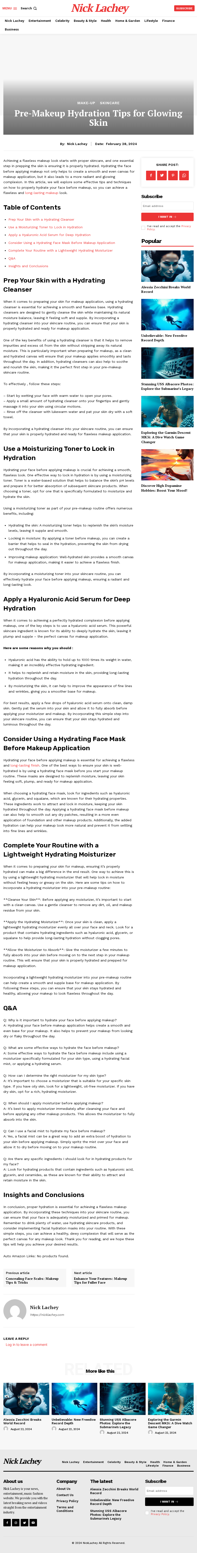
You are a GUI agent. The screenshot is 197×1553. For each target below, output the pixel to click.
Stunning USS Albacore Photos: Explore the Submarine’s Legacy (167, 386)
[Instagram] (15, 1522)
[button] (29, 8)
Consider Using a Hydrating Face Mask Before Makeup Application (61, 243)
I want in (165, 216)
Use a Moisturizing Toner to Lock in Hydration (45, 227)
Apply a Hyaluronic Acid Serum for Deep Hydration (49, 235)
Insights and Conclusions (28, 266)
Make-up (86, 103)
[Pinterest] (173, 175)
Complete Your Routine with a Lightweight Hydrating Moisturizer (60, 250)
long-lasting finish (25, 765)
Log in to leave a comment (26, 1344)
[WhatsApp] (184, 175)
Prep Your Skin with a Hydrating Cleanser (41, 219)
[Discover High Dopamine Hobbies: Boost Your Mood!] (167, 465)
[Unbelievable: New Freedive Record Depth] (167, 314)
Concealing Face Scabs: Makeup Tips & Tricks (32, 1280)
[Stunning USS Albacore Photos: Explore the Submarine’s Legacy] (167, 363)
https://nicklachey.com (47, 1315)
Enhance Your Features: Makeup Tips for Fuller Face (100, 1280)
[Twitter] (162, 175)
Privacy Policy (160, 1514)
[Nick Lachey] (14, 1310)
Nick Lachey (77, 144)
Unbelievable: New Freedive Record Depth (74, 1421)
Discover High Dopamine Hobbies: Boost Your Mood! (164, 488)
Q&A (11, 258)
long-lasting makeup (41, 193)
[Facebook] (151, 175)
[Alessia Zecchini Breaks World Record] (167, 266)
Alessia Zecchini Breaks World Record (22, 1421)
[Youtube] (33, 1522)
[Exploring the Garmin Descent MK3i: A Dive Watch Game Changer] (167, 411)
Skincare (110, 103)
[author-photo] (6, 1429)
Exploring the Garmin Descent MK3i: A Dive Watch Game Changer (166, 437)
